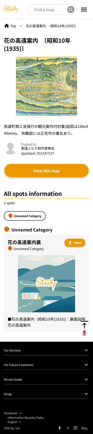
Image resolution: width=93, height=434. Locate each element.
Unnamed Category (27, 216)
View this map (46, 170)
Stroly (8, 394)
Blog (84, 428)
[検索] (70, 9)
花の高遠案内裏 (24, 242)
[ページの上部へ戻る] (84, 328)
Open (78, 243)
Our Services (12, 350)
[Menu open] (84, 9)
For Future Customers (19, 365)
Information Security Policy (26, 417)
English (12, 422)
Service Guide (13, 379)
